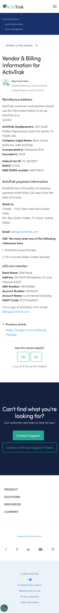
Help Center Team (19, 81)
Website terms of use (29, 590)
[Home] (13, 6)
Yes (23, 357)
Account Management (14, 29)
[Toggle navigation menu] (55, 6)
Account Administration (14, 24)
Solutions (12, 497)
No (36, 357)
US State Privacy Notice (29, 584)
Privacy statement (29, 596)
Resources (12, 504)
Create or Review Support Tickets (29, 447)
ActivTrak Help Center (10, 19)
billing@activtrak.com (25, 231)
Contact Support (28, 435)
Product (11, 489)
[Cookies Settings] (4, 608)
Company (11, 512)
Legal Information (29, 602)
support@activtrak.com (29, 536)
